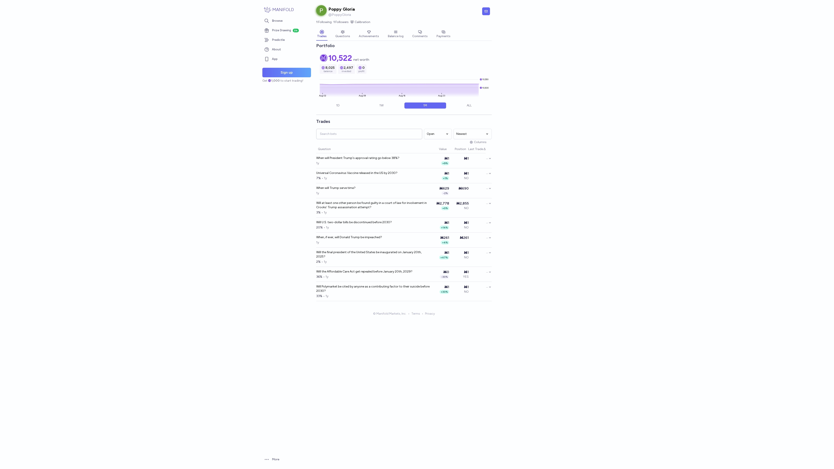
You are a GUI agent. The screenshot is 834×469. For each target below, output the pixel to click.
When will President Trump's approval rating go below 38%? (357, 158)
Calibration (362, 22)
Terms (415, 313)
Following (324, 22)
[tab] (322, 34)
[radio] (338, 105)
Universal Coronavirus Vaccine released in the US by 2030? (356, 173)
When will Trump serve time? (336, 188)
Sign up (287, 72)
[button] (437, 149)
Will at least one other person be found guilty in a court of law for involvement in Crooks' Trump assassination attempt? (371, 205)
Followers (341, 22)
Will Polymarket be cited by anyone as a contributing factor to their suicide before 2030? (373, 289)
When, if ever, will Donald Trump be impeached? (349, 237)
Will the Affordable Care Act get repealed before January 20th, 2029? (364, 271)
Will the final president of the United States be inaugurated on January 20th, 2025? (369, 254)
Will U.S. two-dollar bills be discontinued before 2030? (354, 222)
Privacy (430, 313)
